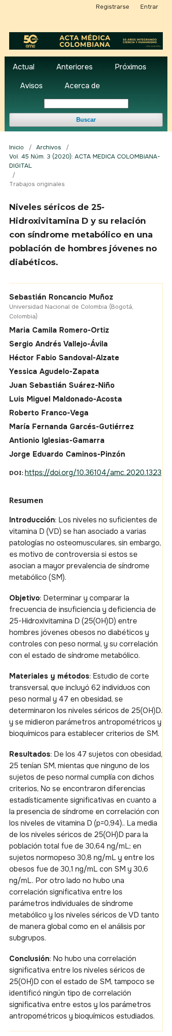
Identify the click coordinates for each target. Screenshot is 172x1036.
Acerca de (82, 86)
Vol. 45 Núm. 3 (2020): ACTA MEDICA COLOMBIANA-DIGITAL (84, 161)
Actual (23, 67)
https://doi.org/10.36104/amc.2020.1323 (93, 472)
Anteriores (74, 67)
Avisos (31, 86)
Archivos (48, 147)
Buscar (86, 119)
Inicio (16, 147)
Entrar (149, 7)
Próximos (130, 67)
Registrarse (112, 7)
